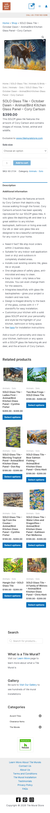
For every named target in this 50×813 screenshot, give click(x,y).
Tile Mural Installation (25, 777)
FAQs (25, 788)
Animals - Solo (16, 87)
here (12, 327)
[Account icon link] (46, 6)
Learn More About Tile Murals (25, 762)
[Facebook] (18, 799)
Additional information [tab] (15, 191)
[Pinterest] (25, 799)
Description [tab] (9, 185)
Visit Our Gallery (28, 684)
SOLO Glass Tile (19, 83)
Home (6, 23)
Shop (14, 23)
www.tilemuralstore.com (29, 138)
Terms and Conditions (25, 773)
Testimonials (25, 781)
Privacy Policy (25, 785)
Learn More (23, 658)
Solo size (8, 144)
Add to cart (22, 163)
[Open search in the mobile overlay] (25, 640)
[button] (43, 37)
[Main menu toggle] (40, 6)
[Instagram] (31, 799)
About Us (25, 769)
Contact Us (25, 766)
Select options (12, 417)
